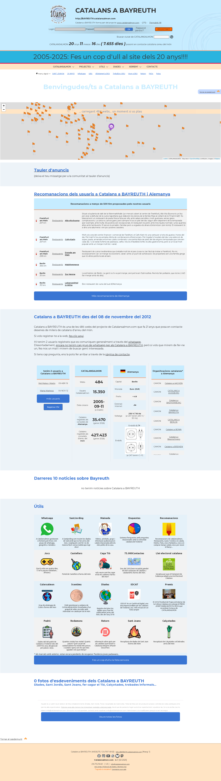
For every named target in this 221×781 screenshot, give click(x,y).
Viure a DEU (132, 74)
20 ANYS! (71, 74)
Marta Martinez (47, 391)
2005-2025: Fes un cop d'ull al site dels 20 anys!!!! (110, 57)
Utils (90, 74)
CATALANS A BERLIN (174, 421)
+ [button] (4, 105)
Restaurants (57, 220)
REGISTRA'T (163, 29)
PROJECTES (85, 66)
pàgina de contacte (117, 354)
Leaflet (165, 159)
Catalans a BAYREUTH (174, 411)
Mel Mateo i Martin (46, 383)
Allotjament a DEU (102, 74)
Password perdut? (140, 29)
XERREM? (133, 66)
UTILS (102, 66)
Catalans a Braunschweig (173, 438)
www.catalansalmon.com (128, 23)
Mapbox (217, 159)
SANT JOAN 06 (58, 74)
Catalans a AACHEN (174, 383)
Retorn (143, 74)
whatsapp (134, 341)
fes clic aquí (76, 336)
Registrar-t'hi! (53, 407)
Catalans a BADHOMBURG (173, 401)
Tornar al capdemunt (11, 739)
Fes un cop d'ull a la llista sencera (110, 660)
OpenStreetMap (195, 159)
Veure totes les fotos (110, 717)
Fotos (158, 74)
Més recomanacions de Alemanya (110, 296)
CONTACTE (152, 66)
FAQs (151, 74)
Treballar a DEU (119, 74)
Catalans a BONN (173, 429)
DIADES (117, 66)
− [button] (4, 109)
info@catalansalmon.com (120, 764)
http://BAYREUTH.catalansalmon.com (129, 752)
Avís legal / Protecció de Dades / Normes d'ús (110, 767)
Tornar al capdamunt (207, 92)
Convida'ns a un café (119, 769)
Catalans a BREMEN (174, 447)
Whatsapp (82, 74)
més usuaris (53, 398)
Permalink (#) (155, 23)
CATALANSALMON (62, 66)
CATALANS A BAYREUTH (115, 10)
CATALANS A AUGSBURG (174, 392)
